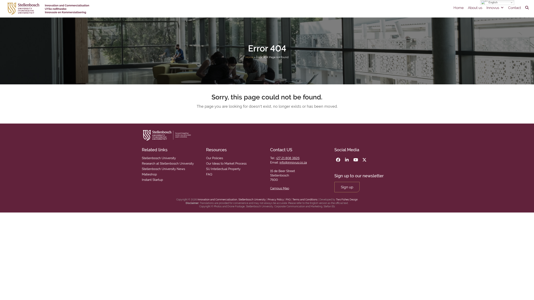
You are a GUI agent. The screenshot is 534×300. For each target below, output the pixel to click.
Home (458, 8)
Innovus (492, 8)
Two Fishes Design (347, 199)
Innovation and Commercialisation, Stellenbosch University (232, 199)
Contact (514, 8)
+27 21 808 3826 (288, 158)
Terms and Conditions (304, 199)
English (492, 2)
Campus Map (279, 188)
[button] (527, 8)
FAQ (288, 199)
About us (475, 8)
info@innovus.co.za (293, 162)
